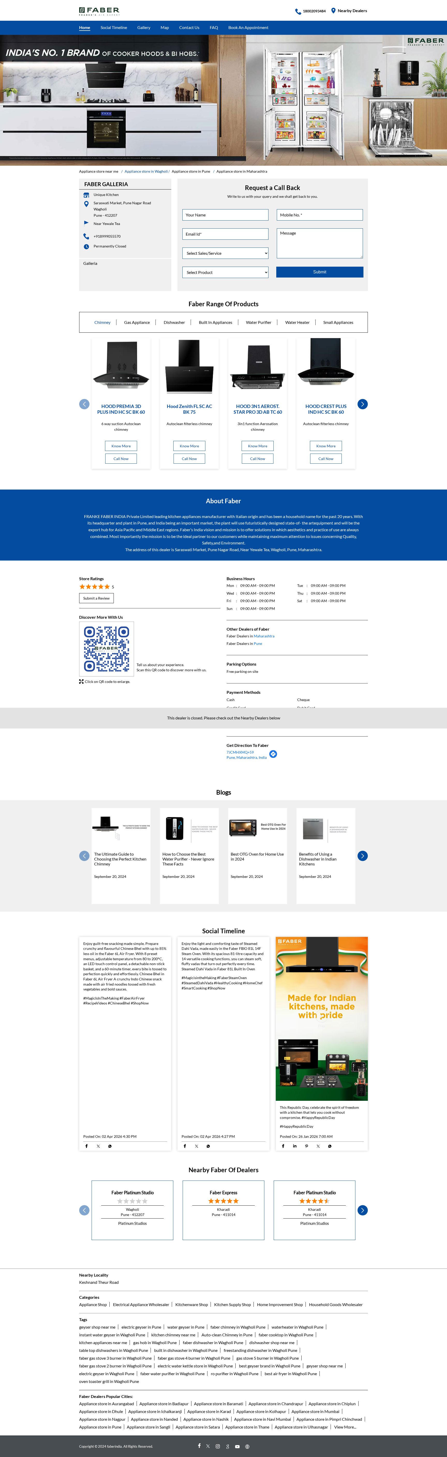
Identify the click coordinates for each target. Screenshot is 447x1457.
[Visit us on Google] (228, 1446)
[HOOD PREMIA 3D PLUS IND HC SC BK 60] (121, 367)
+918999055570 (107, 236)
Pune (258, 644)
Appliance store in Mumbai (315, 1411)
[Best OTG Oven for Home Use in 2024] (257, 828)
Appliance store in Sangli (148, 1426)
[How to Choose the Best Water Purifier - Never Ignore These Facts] (189, 828)
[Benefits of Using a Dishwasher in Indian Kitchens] (325, 828)
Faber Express (223, 1192)
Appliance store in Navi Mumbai (262, 1418)
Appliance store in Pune (100, 1426)
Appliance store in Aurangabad (106, 1403)
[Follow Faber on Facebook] (199, 1446)
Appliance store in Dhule (101, 1411)
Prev (84, 404)
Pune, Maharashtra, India (247, 757)
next (362, 404)
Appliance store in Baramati (218, 1403)
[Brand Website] (248, 1446)
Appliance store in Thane (247, 1426)
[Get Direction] (273, 756)
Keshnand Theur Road (99, 1282)
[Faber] (99, 11)
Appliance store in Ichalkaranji (155, 1411)
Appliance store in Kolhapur (261, 1411)
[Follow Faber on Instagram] (219, 1446)
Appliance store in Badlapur (164, 1403)
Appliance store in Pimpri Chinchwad (329, 1418)
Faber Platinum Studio (132, 1192)
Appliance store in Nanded (154, 1418)
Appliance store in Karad (209, 1411)
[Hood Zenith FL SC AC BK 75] (189, 367)
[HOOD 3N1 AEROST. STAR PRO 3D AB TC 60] (257, 367)
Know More (121, 446)
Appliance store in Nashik (206, 1418)
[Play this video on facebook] (321, 1019)
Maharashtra (264, 636)
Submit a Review (96, 598)
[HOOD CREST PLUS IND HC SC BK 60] (325, 367)
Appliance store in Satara (198, 1426)
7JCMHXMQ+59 (240, 752)
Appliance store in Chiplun (332, 1403)
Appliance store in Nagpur (102, 1418)
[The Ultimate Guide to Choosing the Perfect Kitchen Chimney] (121, 828)
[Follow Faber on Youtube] (238, 1446)
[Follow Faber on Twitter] (209, 1446)
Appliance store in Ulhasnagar (301, 1426)
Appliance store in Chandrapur (276, 1403)
